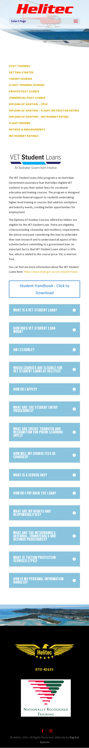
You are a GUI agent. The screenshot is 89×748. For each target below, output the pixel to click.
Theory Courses (20, 79)
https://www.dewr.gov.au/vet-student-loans (51, 272)
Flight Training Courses (27, 85)
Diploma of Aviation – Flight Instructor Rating (44, 110)
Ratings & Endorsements (27, 129)
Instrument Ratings (23, 136)
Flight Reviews (19, 123)
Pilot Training (19, 66)
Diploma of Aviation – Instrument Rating (39, 117)
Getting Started (21, 72)
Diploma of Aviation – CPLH (28, 104)
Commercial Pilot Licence (27, 98)
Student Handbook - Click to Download (44, 289)
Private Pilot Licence (24, 91)
